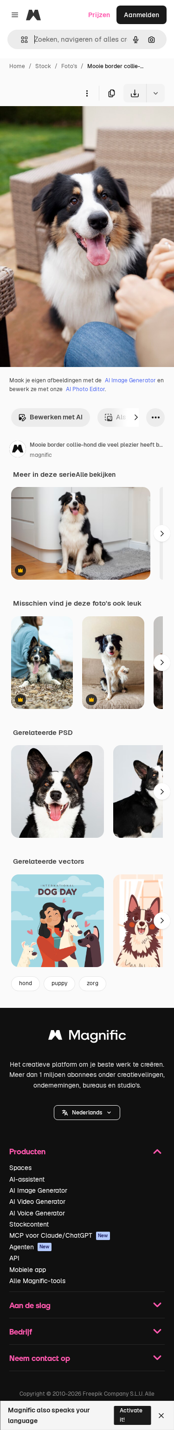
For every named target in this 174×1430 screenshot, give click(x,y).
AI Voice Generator (37, 1213)
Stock (43, 66)
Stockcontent (29, 1224)
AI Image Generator (130, 380)
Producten (27, 1151)
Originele (61, 124)
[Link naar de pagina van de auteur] (17, 450)
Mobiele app (27, 1269)
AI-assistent (27, 1179)
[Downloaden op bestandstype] (155, 93)
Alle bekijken (96, 474)
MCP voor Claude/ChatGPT (58, 1235)
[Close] (161, 1415)
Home (17, 66)
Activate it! (131, 1415)
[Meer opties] (86, 93)
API (14, 1258)
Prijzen (99, 15)
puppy (59, 983)
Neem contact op (39, 1358)
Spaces (20, 1168)
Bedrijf (20, 1331)
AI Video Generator (37, 1201)
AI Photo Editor (85, 389)
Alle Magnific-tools (37, 1281)
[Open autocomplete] (20, 39)
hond (25, 983)
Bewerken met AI (56, 417)
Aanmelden (141, 15)
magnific (41, 455)
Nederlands (87, 1112)
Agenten (29, 1247)
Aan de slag (30, 1305)
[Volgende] (136, 417)
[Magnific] (87, 1037)
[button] (87, 1112)
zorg (92, 983)
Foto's (69, 66)
